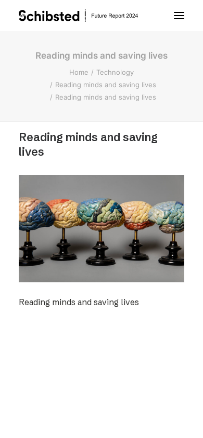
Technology (115, 72)
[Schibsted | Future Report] (88, 15)
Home (78, 72)
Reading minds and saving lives (105, 84)
